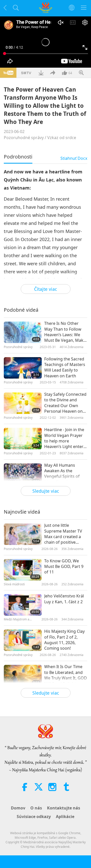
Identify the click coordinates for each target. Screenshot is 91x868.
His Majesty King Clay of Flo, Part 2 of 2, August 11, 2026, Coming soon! (64, 639)
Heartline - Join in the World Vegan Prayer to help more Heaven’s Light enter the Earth (64, 438)
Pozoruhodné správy (24, 137)
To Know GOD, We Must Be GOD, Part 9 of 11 (63, 566)
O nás (36, 808)
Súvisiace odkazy (34, 816)
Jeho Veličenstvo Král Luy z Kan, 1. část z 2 (64, 598)
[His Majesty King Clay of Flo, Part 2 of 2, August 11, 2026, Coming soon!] (23, 640)
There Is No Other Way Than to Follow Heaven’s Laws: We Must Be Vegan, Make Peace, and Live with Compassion (65, 332)
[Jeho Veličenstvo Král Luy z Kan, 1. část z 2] (23, 605)
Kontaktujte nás (63, 808)
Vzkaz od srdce (61, 137)
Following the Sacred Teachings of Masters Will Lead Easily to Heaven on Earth (64, 367)
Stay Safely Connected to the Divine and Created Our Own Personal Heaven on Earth (65, 402)
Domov (18, 808)
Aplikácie (65, 816)
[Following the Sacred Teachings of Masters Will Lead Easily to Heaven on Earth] (23, 368)
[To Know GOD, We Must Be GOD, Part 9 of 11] (23, 570)
